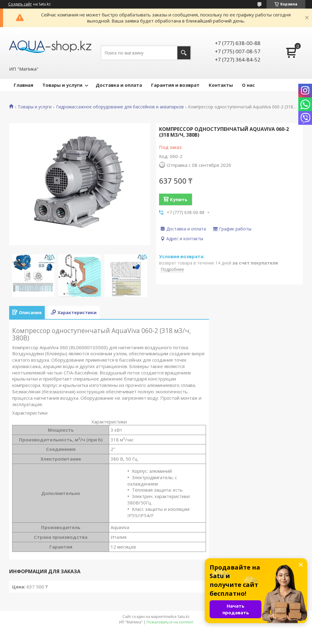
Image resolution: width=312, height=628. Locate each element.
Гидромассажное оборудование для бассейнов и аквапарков (120, 107)
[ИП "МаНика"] (50, 46)
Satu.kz (184, 616)
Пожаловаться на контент (170, 622)
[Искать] (183, 52)
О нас (248, 85)
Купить (178, 199)
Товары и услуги (62, 85)
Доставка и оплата (119, 85)
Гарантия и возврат (175, 85)
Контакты (221, 85)
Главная (23, 85)
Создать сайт (20, 4)
